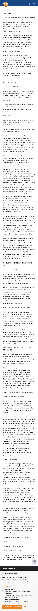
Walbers (5, 4)
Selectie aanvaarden (30, 607)
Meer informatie (6, 586)
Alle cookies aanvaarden (12, 607)
